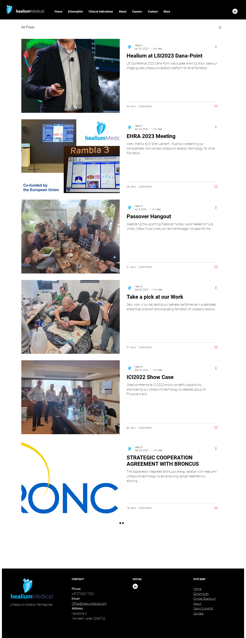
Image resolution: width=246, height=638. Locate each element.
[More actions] (217, 46)
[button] (101, 11)
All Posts (27, 27)
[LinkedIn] (235, 11)
